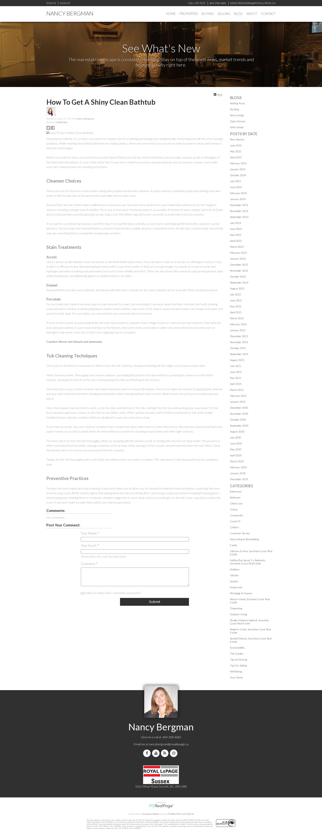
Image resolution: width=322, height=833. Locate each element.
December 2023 (239, 205)
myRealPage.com (161, 806)
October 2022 (238, 276)
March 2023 (237, 246)
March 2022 (237, 318)
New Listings (237, 115)
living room (236, 587)
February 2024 (238, 193)
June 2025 (236, 145)
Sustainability (237, 647)
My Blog (234, 109)
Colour (234, 509)
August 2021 (237, 360)
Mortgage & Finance (241, 593)
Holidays (235, 569)
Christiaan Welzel (150, 814)
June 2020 (236, 443)
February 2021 (238, 395)
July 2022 (235, 294)
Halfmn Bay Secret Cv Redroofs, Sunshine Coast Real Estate (248, 562)
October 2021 (238, 348)
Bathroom (62, 122)
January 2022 (238, 330)
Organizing (236, 608)
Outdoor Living (238, 614)
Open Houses (238, 121)
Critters (234, 527)
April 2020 (236, 455)
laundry (234, 581)
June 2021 (236, 371)
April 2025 (236, 157)
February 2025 (238, 163)
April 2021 (236, 383)
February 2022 (238, 324)
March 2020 (237, 461)
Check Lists (236, 503)
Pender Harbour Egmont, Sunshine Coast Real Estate (249, 622)
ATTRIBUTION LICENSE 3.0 (180, 814)
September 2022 (239, 282)
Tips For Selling (238, 665)
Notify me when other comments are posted (112, 593)
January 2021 (238, 401)
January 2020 (238, 473)
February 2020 (238, 467)
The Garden (237, 653)
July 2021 (235, 366)
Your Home (236, 677)
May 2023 (235, 234)
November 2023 (239, 211)
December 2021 (239, 336)
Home (171, 14)
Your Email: (89, 545)
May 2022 (235, 306)
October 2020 (238, 419)
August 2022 (237, 288)
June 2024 (236, 187)
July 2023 (235, 222)
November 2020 (239, 413)
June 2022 (236, 300)
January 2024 (238, 199)
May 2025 (235, 151)
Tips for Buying (238, 659)
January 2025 (238, 169)
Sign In (51, 3)
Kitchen (234, 575)
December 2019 (239, 479)
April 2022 (236, 312)
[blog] (165, 753)
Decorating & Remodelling (244, 539)
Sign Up (65, 3)
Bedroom (235, 497)
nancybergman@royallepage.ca (168, 744)
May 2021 (235, 377)
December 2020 (239, 407)
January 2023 (238, 258)
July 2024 (235, 181)
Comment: (88, 564)
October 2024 (238, 175)
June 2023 (236, 228)
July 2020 (235, 437)
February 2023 (238, 252)
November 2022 (239, 270)
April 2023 (236, 240)
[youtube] (156, 753)
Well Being (236, 671)
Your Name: (89, 533)
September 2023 (239, 216)
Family (233, 545)
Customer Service (240, 533)
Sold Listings (237, 127)
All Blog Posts (237, 103)
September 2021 (239, 354)
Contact (268, 14)
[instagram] (174, 753)
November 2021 (239, 342)
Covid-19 (235, 521)
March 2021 (237, 389)
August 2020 (237, 431)
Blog (238, 14)
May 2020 (235, 449)
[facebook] (147, 753)
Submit (154, 602)
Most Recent (237, 139)
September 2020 (239, 425)
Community (236, 515)
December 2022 (239, 264)
